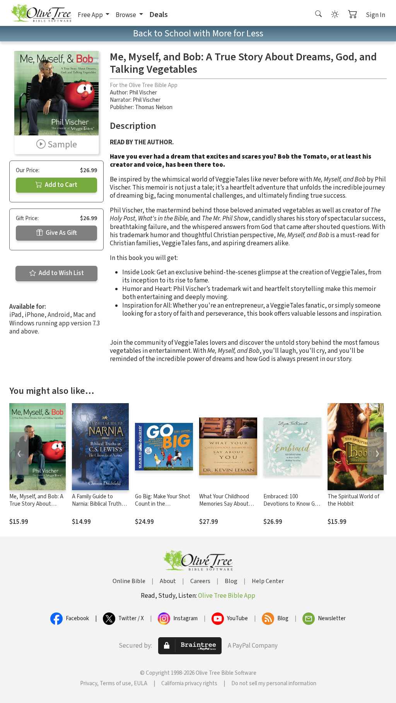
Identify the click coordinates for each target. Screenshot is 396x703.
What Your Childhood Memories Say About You (224, 504)
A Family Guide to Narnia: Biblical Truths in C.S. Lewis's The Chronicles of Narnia (98, 508)
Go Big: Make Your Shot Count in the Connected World (162, 504)
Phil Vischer (143, 93)
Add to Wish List (61, 273)
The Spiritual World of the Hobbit (353, 500)
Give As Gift (60, 233)
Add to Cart (60, 185)
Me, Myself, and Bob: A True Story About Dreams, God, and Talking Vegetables (36, 508)
